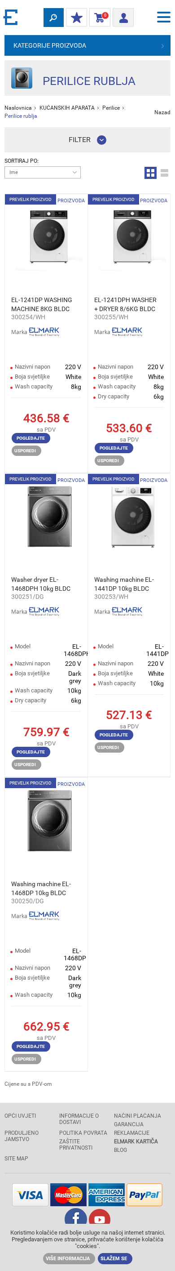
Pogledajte (31, 438)
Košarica (98, 17)
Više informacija (68, 1259)
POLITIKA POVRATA (83, 1133)
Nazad (162, 112)
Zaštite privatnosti (75, 1144)
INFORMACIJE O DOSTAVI (79, 1119)
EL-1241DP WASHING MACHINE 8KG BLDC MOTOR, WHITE (41, 304)
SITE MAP (16, 1158)
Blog (120, 1150)
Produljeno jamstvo (21, 1136)
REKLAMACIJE (131, 1133)
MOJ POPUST (76, 18)
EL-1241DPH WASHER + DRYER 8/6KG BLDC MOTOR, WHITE (125, 304)
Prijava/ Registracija (123, 15)
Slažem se (114, 1259)
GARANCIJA (129, 1124)
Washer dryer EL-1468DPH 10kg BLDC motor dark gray (40, 584)
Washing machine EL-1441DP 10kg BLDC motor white (124, 584)
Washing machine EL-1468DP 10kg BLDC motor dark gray (41, 888)
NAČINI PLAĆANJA (137, 1116)
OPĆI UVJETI (20, 1116)
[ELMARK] (11, 17)
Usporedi (25, 450)
